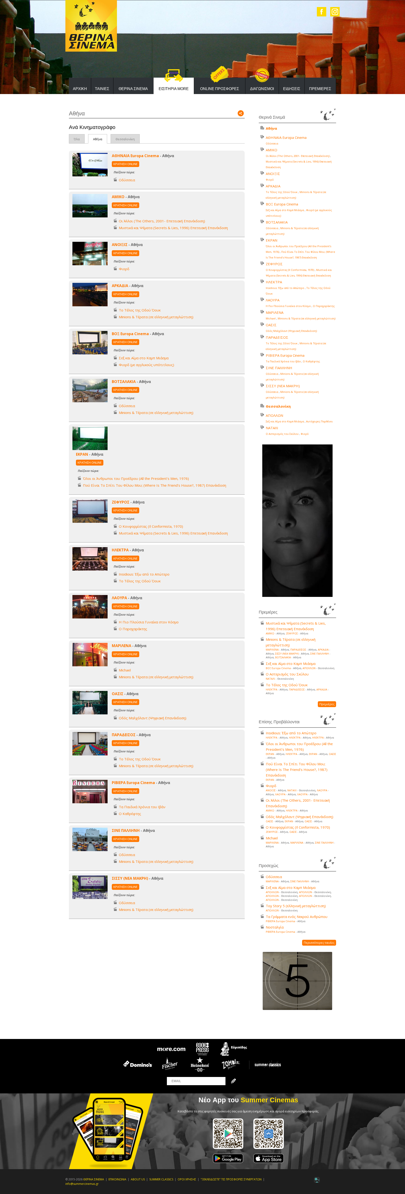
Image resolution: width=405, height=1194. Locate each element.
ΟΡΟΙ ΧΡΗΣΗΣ (187, 1179)
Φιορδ (124, 268)
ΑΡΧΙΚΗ (80, 89)
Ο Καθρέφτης (130, 813)
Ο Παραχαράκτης (133, 628)
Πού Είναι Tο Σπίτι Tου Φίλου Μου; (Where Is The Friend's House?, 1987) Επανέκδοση (154, 485)
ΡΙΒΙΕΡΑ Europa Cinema (133, 782)
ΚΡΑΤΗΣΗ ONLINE (125, 164)
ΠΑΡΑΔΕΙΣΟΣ (123, 734)
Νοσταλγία (275, 927)
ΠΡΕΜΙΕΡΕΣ (320, 89)
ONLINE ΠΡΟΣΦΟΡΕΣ (219, 89)
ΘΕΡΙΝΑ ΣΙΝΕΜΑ (133, 89)
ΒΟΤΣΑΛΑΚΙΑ (124, 381)
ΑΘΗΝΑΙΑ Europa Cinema (135, 155)
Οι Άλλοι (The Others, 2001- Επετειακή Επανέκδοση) (162, 221)
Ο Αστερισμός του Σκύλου (282, 434)
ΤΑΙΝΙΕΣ (102, 89)
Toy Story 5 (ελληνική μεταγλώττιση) (296, 905)
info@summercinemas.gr (82, 1184)
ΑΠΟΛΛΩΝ (274, 415)
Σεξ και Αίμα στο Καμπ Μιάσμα (144, 358)
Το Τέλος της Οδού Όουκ (140, 310)
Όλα (77, 139)
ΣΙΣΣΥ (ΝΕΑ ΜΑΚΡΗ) (130, 878)
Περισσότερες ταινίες (319, 942)
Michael (125, 670)
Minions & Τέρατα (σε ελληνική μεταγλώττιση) (156, 317)
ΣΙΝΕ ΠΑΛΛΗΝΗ (126, 830)
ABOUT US (138, 1179)
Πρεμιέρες (326, 704)
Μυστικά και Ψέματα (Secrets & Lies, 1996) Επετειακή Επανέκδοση (173, 227)
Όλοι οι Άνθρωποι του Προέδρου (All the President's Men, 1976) (136, 478)
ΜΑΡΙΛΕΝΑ (121, 645)
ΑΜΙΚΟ (118, 196)
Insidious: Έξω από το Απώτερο (144, 574)
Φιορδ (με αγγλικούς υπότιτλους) (146, 364)
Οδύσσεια (127, 180)
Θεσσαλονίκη (125, 139)
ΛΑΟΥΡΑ (119, 597)
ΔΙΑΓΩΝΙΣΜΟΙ (262, 89)
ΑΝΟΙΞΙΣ (120, 244)
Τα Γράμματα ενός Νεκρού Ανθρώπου (296, 916)
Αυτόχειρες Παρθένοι (319, 421)
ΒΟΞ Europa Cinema (130, 333)
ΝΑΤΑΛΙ (272, 427)
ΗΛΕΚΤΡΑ (120, 550)
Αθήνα (97, 139)
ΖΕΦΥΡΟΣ (120, 502)
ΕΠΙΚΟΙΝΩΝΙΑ (117, 1179)
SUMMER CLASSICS (161, 1179)
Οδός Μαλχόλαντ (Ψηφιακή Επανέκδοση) (152, 718)
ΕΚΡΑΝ (82, 454)
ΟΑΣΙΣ (117, 693)
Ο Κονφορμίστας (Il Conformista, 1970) (151, 526)
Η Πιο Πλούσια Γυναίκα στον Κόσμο (149, 622)
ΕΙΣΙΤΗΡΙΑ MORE (174, 89)
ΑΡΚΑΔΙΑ (120, 285)
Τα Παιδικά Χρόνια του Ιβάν (142, 806)
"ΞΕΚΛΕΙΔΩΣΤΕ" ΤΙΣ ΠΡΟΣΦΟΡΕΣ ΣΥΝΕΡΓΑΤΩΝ (231, 1179)
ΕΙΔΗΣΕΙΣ (291, 89)
